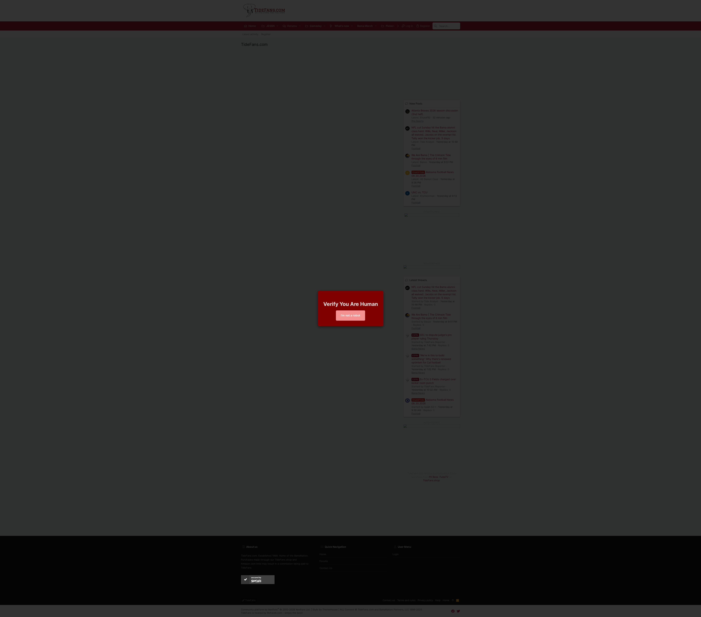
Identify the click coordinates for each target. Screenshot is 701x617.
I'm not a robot (350, 315)
